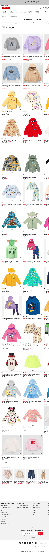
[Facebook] (25, 543)
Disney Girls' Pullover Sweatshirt (31, 428)
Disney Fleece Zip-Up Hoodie (9, 140)
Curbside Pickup (36, 507)
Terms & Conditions (24, 551)
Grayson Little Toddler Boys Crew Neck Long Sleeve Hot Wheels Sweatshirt (11, 86)
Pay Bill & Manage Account (22, 505)
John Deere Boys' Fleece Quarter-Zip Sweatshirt (11, 176)
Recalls (2, 517)
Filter (17, 23)
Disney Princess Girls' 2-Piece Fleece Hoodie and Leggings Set (11, 319)
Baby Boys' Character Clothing (13, 497)
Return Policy (4, 512)
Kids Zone (35, 516)
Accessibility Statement (32, 548)
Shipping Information (5, 514)
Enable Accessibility (4, 5)
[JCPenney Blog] (33, 543)
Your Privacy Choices (31, 546)
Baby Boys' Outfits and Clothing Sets (25, 497)
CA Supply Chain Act (41, 546)
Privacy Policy (22, 546)
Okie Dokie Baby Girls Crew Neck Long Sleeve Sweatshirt (32, 57)
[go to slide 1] (11, 109)
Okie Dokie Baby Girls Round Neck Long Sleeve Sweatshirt (10, 458)
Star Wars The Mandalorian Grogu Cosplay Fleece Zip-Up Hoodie (31, 176)
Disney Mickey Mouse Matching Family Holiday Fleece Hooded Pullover (11, 375)
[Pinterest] (27, 543)
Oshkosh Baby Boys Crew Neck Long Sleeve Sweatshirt (11, 57)
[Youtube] (30, 543)
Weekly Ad (35, 509)
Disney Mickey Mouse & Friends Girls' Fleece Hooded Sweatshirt (11, 429)
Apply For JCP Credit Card (22, 507)
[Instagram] (22, 543)
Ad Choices (31, 551)
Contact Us (3, 510)
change (17, 28)
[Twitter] (20, 543)
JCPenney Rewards (5, 509)
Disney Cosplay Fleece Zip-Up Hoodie (11, 113)
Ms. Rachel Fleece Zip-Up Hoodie (10, 401)
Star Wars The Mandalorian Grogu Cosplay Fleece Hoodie (10, 262)
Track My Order (4, 505)
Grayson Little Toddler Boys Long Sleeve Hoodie (31, 86)
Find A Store (35, 505)
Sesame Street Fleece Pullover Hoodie (11, 345)
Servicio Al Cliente (5, 523)
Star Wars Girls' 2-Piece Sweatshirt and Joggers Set (32, 205)
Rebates (3, 521)
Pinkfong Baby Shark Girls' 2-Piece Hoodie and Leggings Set (31, 262)
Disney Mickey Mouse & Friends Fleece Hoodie (32, 319)
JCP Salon (35, 510)
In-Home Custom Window (38, 517)
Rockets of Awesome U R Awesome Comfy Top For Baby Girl (31, 375)
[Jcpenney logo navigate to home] (6, 8)
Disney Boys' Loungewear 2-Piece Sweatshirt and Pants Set (31, 346)
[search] (40, 8)
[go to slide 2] (12, 109)
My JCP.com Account (5, 507)
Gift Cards (3, 519)
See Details (33, 537)
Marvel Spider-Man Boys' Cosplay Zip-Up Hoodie (32, 141)
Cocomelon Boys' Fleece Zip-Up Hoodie (32, 290)
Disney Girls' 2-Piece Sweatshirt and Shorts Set (32, 113)
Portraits (34, 512)
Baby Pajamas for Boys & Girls (37, 497)
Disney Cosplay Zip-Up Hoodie (9, 290)
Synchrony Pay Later (5, 516)
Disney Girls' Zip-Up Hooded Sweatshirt (32, 401)
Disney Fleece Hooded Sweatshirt (10, 233)
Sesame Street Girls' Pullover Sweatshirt (11, 204)
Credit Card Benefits (21, 509)
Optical (34, 514)
